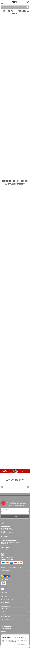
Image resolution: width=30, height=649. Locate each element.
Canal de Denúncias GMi (7, 619)
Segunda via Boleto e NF (7, 599)
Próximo (27, 487)
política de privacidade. (23, 505)
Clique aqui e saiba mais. (7, 570)
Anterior (2, 487)
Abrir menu (2, 3)
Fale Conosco (4, 596)
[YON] (15, 486)
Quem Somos (4, 608)
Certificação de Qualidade (8, 614)
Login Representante (6, 622)
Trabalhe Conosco (6, 616)
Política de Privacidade (7, 606)
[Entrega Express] (15, 471)
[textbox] (15, 7)
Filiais (2, 611)
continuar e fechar (21, 644)
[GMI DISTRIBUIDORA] (14, 2)
